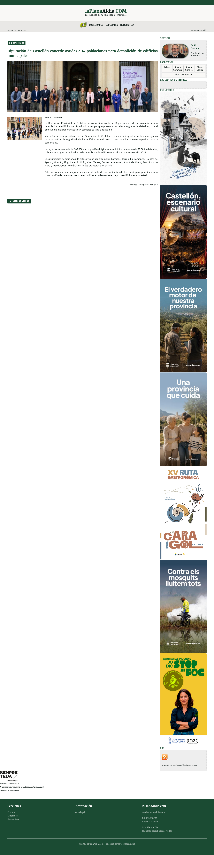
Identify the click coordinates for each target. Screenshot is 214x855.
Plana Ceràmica (177, 69)
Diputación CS (13, 30)
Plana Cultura (189, 69)
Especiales (112, 25)
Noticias (24, 30)
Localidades (96, 25)
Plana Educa (200, 69)
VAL (205, 30)
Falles (167, 67)
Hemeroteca (127, 25)
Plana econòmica (183, 74)
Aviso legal (80, 812)
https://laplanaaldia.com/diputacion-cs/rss (179, 765)
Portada (11, 812)
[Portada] (83, 25)
